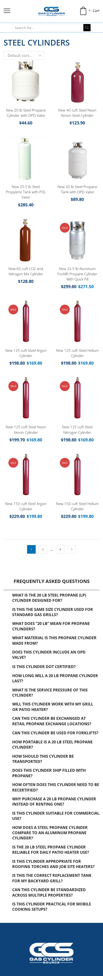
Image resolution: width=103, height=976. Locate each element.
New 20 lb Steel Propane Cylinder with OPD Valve (26, 113)
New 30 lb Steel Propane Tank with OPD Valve (77, 189)
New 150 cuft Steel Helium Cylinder (77, 506)
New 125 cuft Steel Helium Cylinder (77, 353)
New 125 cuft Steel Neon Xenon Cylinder (26, 429)
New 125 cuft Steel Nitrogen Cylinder (77, 429)
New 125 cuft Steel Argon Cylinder (25, 353)
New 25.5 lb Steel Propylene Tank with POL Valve (26, 191)
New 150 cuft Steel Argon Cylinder (25, 506)
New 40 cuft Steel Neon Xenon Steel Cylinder (77, 113)
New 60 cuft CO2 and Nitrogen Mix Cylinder (25, 271)
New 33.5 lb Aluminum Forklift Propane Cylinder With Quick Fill (77, 273)
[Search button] (87, 27)
